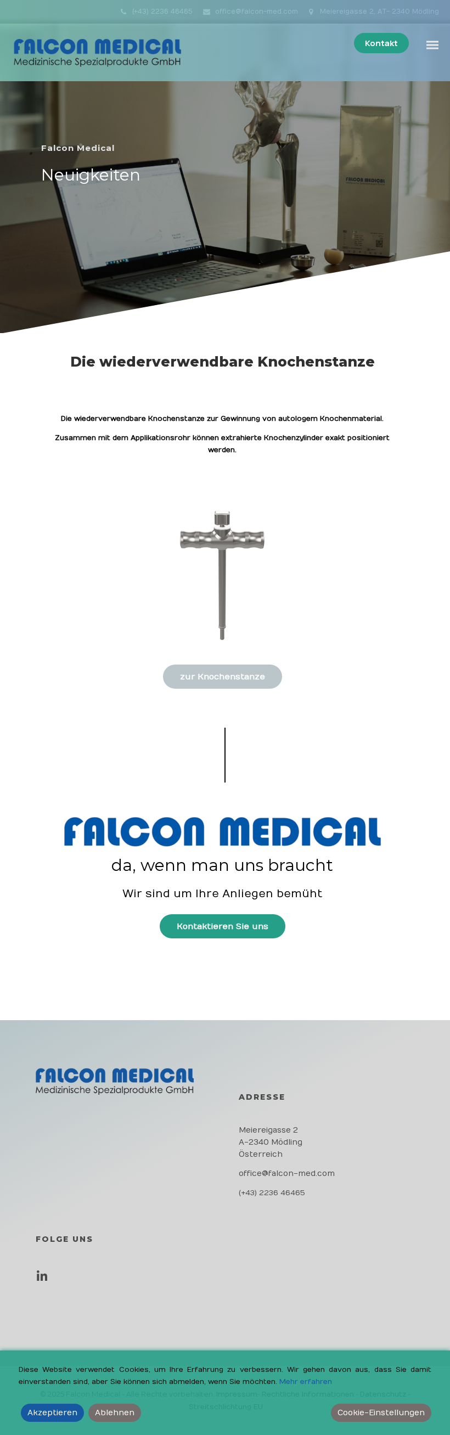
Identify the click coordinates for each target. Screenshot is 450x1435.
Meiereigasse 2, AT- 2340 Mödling (378, 11)
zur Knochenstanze (222, 677)
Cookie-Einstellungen (381, 1412)
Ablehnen (114, 1412)
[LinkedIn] (45, 1280)
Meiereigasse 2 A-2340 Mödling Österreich (270, 1142)
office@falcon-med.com (256, 11)
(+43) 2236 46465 (162, 11)
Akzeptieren (52, 1412)
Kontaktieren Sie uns (222, 926)
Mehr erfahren (305, 1381)
